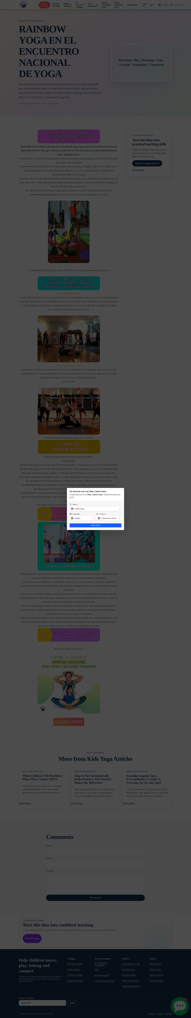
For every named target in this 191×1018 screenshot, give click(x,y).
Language (76, 514)
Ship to (75, 504)
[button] (95, 509)
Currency (102, 514)
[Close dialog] (122, 489)
